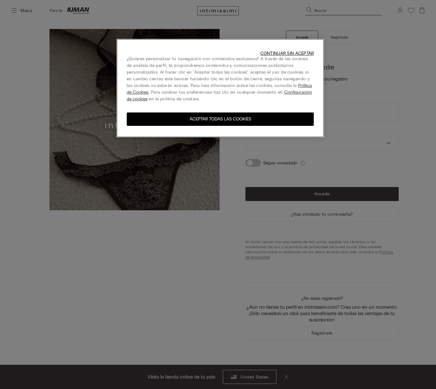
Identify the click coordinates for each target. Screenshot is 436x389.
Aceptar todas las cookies (220, 119)
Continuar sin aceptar (287, 53)
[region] (220, 88)
